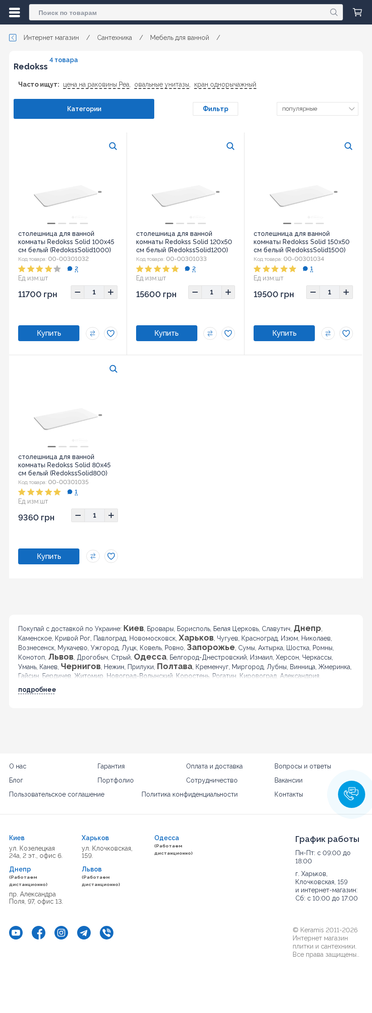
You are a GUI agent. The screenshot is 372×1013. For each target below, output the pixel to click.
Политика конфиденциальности (190, 794)
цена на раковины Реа (96, 84)
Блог (16, 780)
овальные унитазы (161, 84)
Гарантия (111, 766)
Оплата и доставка (214, 766)
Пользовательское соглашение (56, 794)
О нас (17, 766)
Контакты (288, 794)
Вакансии (288, 780)
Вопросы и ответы (302, 766)
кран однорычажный (225, 84)
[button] (351, 794)
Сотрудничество (212, 780)
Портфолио (116, 780)
